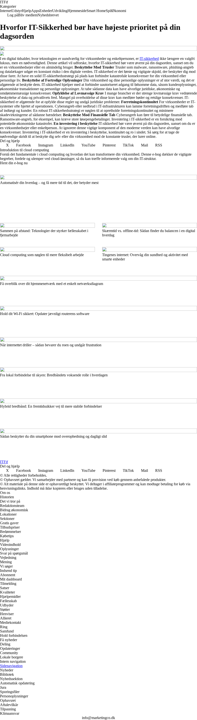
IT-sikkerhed (149, 59)
